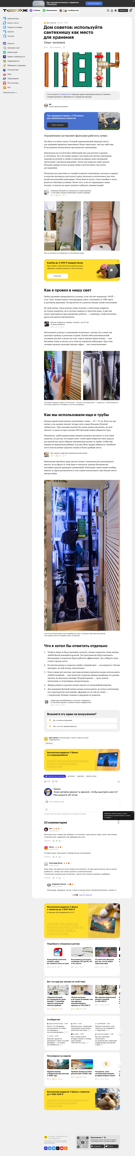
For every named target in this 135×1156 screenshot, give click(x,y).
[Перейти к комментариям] (102, 1044)
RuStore (110, 1146)
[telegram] (50, 1148)
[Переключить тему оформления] (115, 10)
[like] (54, 841)
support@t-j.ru (56, 1138)
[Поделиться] (64, 47)
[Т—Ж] (15, 10)
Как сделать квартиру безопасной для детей (69, 453)
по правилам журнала (78, 814)
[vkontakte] (54, 1148)
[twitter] (58, 1148)
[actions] (64, 841)
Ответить (47, 841)
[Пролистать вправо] (120, 953)
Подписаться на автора (56, 776)
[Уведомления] (111, 10)
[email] (46, 1148)
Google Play (97, 1146)
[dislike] (60, 841)
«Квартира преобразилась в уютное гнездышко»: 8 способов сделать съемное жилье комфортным (71, 701)
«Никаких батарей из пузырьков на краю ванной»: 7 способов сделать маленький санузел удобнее (71, 192)
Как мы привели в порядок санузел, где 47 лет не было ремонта (70, 323)
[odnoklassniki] (66, 1148)
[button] (134, 1)
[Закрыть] (132, 812)
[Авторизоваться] (130, 10)
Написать (123, 10)
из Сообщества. (64, 94)
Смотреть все (8, 92)
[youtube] (62, 1148)
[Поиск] (108, 10)
